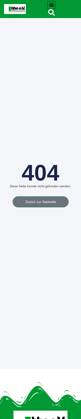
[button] (51, 5)
